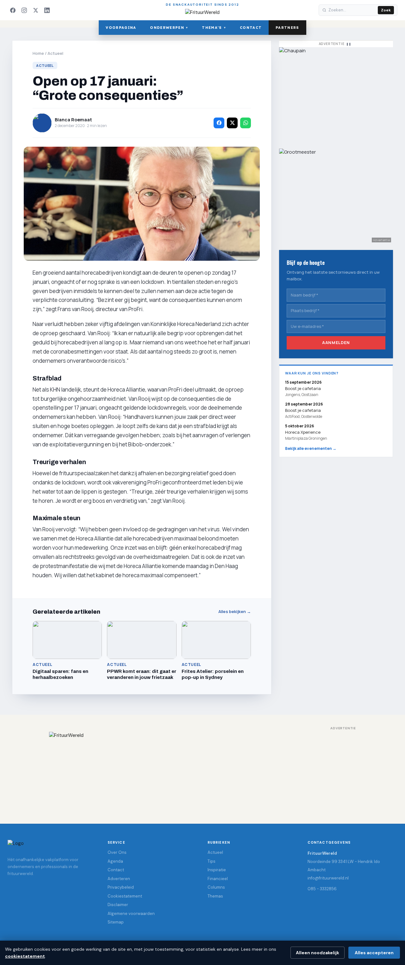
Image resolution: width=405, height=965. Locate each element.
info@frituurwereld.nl (328, 878)
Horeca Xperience (303, 432)
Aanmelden (336, 342)
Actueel (55, 53)
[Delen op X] (232, 123)
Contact (251, 27)
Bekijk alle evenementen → (310, 448)
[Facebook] (13, 10)
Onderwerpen (169, 27)
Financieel (218, 878)
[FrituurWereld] (202, 771)
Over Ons (117, 852)
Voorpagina (121, 27)
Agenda (115, 861)
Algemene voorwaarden (131, 913)
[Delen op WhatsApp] (245, 123)
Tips (211, 861)
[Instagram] (24, 10)
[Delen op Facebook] (219, 123)
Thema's (214, 27)
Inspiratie (217, 869)
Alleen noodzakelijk (317, 952)
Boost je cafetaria (303, 410)
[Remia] (336, 94)
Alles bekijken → (234, 612)
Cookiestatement (125, 896)
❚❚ (348, 44)
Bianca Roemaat (73, 120)
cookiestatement (25, 956)
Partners (287, 27)
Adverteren (119, 878)
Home (38, 53)
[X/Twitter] (35, 10)
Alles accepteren (374, 952)
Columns (216, 887)
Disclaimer (118, 904)
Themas (215, 896)
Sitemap (116, 922)
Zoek (386, 10)
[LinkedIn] (47, 10)
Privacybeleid (121, 887)
